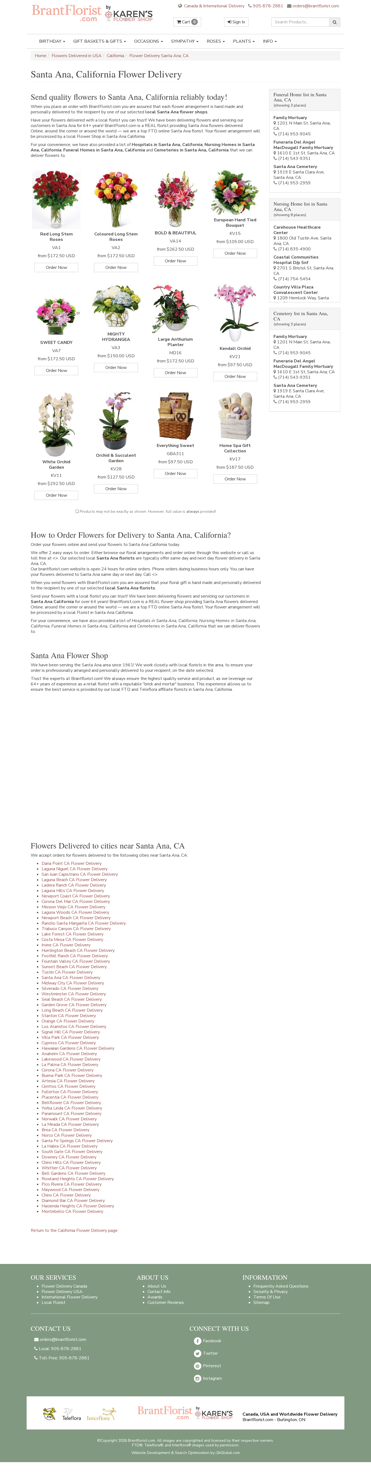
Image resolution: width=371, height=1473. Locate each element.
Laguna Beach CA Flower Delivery (74, 880)
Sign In (238, 22)
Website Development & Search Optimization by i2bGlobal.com (185, 1452)
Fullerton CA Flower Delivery (70, 1092)
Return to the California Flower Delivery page (74, 1230)
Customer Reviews (165, 1303)
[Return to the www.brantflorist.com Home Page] (93, 12)
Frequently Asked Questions (281, 1286)
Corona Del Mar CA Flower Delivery (76, 902)
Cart (188, 22)
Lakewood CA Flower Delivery (71, 1059)
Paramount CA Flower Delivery (71, 1114)
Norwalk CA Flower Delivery (69, 1119)
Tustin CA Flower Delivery (67, 972)
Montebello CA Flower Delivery (72, 1211)
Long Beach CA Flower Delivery (72, 1010)
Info (268, 41)
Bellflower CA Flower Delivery (71, 1103)
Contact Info (159, 1292)
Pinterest (211, 1366)
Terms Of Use (267, 1297)
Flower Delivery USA (62, 1292)
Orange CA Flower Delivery (68, 1021)
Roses (214, 41)
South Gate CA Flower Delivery (72, 1152)
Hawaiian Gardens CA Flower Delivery (78, 1048)
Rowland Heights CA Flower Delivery (78, 1179)
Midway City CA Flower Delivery (73, 983)
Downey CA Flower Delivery (69, 1157)
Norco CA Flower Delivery (67, 1135)
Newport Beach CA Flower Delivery (76, 918)
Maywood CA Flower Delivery (70, 1190)
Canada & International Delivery (213, 6)
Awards (154, 1297)
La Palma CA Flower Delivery (70, 1065)
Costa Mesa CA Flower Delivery (72, 940)
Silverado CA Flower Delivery (70, 989)
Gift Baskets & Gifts (98, 41)
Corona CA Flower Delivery (67, 1070)
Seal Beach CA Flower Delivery (72, 999)
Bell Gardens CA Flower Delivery (73, 1173)
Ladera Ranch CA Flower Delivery (74, 885)
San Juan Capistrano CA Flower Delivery (80, 874)
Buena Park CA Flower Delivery (72, 1076)
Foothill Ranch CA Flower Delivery (75, 956)
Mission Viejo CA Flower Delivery (73, 907)
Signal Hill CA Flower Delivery (71, 1032)
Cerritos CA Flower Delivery (68, 1086)
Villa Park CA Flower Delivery (70, 1037)
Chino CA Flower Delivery (66, 1195)
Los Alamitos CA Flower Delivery (74, 1027)
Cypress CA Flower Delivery (69, 1043)
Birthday (50, 41)
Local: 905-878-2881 (59, 1349)
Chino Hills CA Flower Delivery (71, 1163)
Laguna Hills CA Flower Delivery (73, 891)
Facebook (211, 1341)
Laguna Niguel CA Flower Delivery (75, 869)
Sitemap (261, 1303)
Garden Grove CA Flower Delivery (74, 1005)
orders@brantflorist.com (315, 6)
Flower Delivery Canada (64, 1286)
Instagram (212, 1378)
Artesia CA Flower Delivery (68, 1081)
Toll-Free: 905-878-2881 (64, 1358)
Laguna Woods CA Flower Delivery (75, 912)
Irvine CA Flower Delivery (66, 945)
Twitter (210, 1353)
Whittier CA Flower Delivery (69, 1168)
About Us (156, 1286)
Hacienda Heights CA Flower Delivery (78, 1206)
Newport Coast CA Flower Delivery (76, 896)
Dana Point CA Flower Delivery (72, 863)
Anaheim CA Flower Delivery (69, 1054)
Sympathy (183, 41)
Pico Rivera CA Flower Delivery (72, 1184)
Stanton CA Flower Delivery (69, 1016)
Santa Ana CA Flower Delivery (71, 978)
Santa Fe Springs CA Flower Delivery (77, 1141)
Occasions (147, 41)
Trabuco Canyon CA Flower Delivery (76, 929)
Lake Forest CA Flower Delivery (72, 934)
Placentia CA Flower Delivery (70, 1097)
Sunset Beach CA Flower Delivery (74, 967)
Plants (242, 41)
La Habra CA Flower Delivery (70, 1146)
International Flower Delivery (70, 1297)
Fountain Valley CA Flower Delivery (76, 961)
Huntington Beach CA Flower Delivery (78, 950)
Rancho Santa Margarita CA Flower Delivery (84, 923)
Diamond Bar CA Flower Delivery (73, 1201)
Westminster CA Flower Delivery (74, 994)
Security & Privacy (270, 1292)
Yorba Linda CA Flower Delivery (72, 1108)
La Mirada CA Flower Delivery (70, 1124)
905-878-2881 (268, 6)
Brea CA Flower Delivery (65, 1130)
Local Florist (53, 1303)
